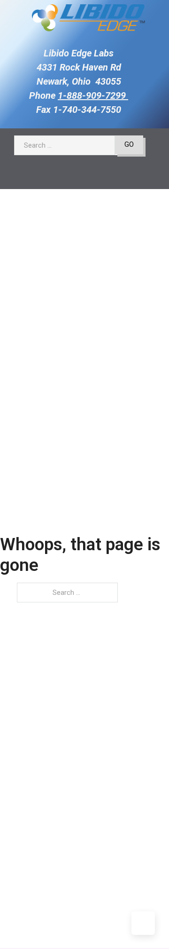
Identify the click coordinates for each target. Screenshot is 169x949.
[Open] (91, 176)
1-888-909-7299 (93, 95)
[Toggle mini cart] (69, 175)
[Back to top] (143, 923)
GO (129, 144)
